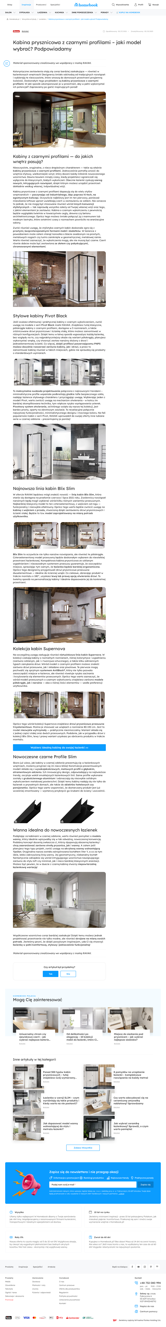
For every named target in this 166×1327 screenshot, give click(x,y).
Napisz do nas (147, 1306)
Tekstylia (9, 1289)
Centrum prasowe (66, 1285)
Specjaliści (55, 5)
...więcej (121, 1194)
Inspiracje (26, 5)
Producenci (41, 5)
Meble (7, 1281)
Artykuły (51, 1267)
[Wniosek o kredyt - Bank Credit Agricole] (87, 1318)
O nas (61, 1281)
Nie (68, 974)
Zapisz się (145, 1184)
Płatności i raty (38, 1285)
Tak (50, 974)
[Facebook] (132, 1266)
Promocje (9, 1300)
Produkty (9, 1267)
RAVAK (25, 31)
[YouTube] (138, 1266)
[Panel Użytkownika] (138, 4)
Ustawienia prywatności (69, 1300)
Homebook (64, 1278)
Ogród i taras (11, 1292)
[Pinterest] (151, 1266)
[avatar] (16, 31)
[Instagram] (144, 1266)
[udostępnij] (7, 63)
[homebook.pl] (86, 4)
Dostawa (36, 1281)
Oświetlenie (10, 1285)
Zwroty (35, 1289)
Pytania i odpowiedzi (41, 1292)
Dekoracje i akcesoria (14, 1296)
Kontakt (62, 1303)
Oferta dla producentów (69, 1289)
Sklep (9, 5)
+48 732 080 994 (150, 1282)
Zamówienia (37, 1278)
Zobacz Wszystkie (83, 1147)
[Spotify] (157, 1266)
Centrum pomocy (148, 1311)
